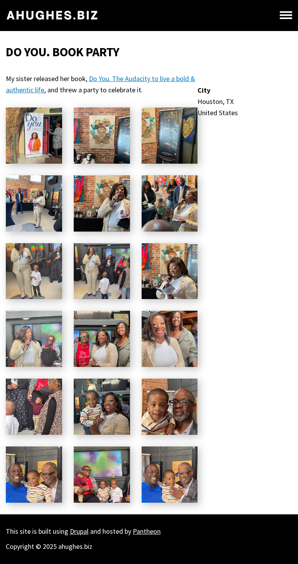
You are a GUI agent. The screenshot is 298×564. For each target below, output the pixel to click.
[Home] (52, 15)
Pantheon (147, 531)
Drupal (79, 531)
